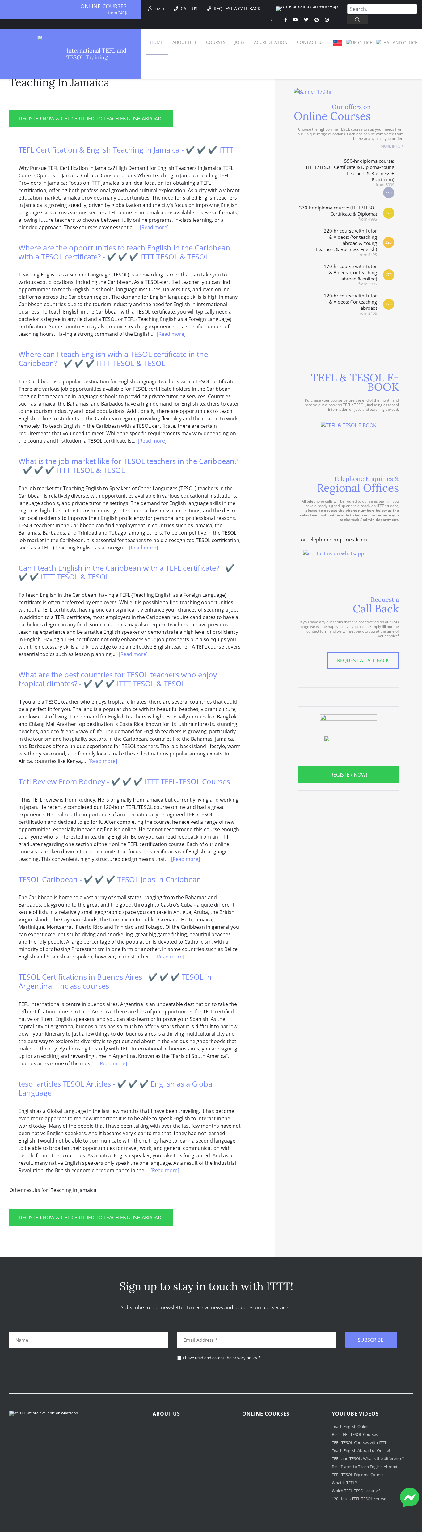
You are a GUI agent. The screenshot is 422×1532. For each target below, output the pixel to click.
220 (388, 242)
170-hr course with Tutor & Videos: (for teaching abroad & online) (350, 274)
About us (166, 1414)
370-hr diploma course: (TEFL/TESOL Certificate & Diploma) (338, 212)
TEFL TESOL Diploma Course (357, 1474)
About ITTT (184, 42)
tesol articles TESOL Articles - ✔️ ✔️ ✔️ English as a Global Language (116, 1088)
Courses (216, 42)
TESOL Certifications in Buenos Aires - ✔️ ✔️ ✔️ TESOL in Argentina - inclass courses (115, 981)
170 (388, 274)
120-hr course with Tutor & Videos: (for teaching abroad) (350, 304)
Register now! (348, 774)
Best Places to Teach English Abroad (364, 1466)
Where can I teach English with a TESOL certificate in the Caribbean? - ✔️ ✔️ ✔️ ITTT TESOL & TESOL (113, 358)
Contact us (310, 42)
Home (156, 42)
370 (388, 213)
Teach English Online (350, 1426)
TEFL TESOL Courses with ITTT (359, 1442)
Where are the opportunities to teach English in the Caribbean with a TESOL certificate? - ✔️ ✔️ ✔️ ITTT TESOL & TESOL (124, 252)
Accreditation (271, 42)
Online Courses (103, 6)
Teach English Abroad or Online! (361, 1450)
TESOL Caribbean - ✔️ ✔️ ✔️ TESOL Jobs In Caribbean (110, 879)
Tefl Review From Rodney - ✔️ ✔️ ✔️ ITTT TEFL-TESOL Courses (124, 781)
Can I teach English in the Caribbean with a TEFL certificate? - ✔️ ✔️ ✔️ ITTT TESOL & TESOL (126, 572)
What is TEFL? (344, 1482)
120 (388, 304)
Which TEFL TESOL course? (356, 1490)
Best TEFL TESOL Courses (355, 1434)
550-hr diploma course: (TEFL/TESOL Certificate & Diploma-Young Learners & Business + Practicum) (350, 172)
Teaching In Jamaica (59, 82)
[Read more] (154, 227)
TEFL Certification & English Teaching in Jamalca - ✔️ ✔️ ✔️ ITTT (126, 150)
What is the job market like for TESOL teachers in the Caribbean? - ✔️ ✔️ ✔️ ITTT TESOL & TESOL (128, 465)
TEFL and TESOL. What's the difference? (368, 1458)
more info (390, 146)
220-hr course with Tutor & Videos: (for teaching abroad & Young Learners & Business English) (346, 242)
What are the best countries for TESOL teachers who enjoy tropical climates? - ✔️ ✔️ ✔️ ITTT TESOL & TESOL (118, 678)
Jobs (240, 42)
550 (388, 193)
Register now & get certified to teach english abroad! (91, 118)
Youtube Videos (355, 1414)
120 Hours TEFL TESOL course (359, 1498)
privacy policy (244, 1358)
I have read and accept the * (221, 1358)
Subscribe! (371, 1339)
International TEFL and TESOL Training (96, 54)
